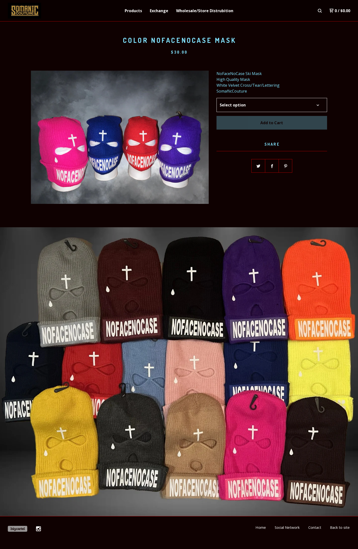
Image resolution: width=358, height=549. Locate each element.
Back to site (340, 527)
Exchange (159, 10)
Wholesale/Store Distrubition (204, 10)
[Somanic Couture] (33, 11)
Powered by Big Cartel (17, 529)
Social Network (287, 527)
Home (260, 527)
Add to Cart (271, 122)
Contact (314, 527)
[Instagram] (38, 528)
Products (133, 10)
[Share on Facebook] (272, 166)
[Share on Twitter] (258, 166)
